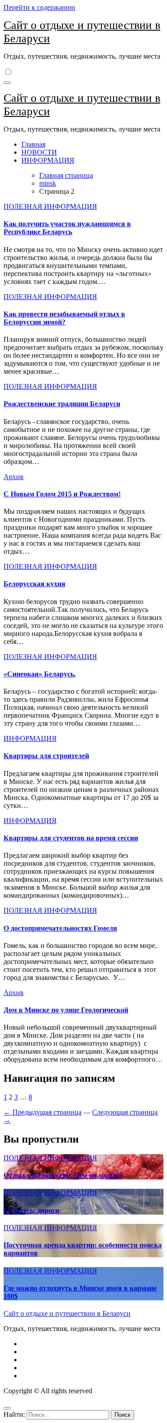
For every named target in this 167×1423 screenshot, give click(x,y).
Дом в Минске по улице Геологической (66, 1010)
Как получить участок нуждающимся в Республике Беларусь (67, 228)
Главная (33, 144)
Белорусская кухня (34, 584)
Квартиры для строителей (46, 755)
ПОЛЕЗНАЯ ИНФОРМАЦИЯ (50, 206)
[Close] (7, 1408)
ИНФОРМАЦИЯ (47, 160)
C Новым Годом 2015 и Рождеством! (62, 494)
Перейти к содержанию (39, 7)
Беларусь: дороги (31, 1210)
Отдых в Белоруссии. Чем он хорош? (63, 1175)
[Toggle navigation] (7, 82)
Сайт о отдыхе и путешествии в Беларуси (67, 1313)
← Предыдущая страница (42, 1112)
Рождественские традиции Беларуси (62, 404)
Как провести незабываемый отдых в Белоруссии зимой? (64, 318)
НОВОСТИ (39, 152)
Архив (14, 476)
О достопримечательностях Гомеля (60, 928)
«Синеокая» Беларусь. (40, 674)
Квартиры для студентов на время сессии (71, 838)
